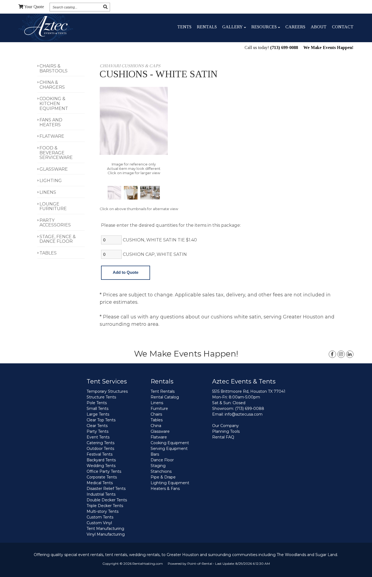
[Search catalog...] (105, 7)
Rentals (207, 26)
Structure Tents (101, 397)
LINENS (47, 192)
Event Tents (98, 437)
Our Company (225, 425)
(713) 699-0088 (284, 47)
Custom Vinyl (99, 522)
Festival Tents (99, 454)
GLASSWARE (53, 169)
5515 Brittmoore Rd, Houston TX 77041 (248, 391)
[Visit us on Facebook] (332, 354)
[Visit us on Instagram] (341, 354)
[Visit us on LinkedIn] (349, 354)
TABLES (48, 253)
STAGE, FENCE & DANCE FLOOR (57, 239)
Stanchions (161, 471)
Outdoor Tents (100, 448)
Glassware (160, 431)
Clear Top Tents (101, 420)
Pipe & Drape (163, 477)
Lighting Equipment (170, 482)
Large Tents (98, 414)
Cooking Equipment (170, 442)
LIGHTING (50, 180)
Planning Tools (226, 431)
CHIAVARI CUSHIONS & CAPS (130, 65)
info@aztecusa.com (244, 414)
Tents (184, 26)
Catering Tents (100, 442)
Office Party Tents (104, 471)
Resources (264, 26)
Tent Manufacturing (105, 528)
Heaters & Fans (165, 488)
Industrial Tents (101, 494)
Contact (342, 26)
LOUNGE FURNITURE (53, 206)
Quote (34, 6)
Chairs (156, 414)
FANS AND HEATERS (50, 122)
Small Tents (97, 408)
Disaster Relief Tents (106, 488)
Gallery (232, 26)
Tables (157, 420)
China (156, 425)
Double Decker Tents (107, 500)
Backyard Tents (101, 460)
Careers (295, 26)
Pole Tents (97, 402)
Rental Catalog (165, 397)
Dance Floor (162, 460)
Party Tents (97, 431)
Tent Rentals (163, 391)
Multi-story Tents (102, 511)
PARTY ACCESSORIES (55, 223)
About (319, 26)
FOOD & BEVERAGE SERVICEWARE (56, 152)
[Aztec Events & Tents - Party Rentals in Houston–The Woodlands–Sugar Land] (46, 27)
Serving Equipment (169, 448)
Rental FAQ (223, 437)
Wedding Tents (101, 465)
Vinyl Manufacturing (106, 534)
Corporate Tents (102, 477)
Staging (158, 465)
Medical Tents (100, 482)
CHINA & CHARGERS (52, 85)
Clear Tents (97, 425)
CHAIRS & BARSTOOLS (53, 68)
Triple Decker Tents (105, 505)
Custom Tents (100, 517)
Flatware (159, 437)
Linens (157, 402)
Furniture (159, 408)
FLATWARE (51, 136)
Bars (155, 454)
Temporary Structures (107, 391)
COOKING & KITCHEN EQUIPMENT (53, 103)
